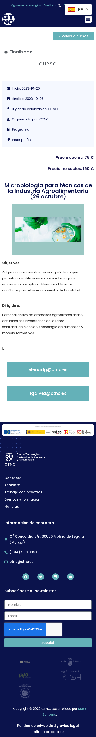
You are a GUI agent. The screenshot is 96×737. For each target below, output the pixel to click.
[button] (88, 19)
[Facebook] (25, 576)
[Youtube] (70, 576)
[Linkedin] (55, 576)
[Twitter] (40, 576)
